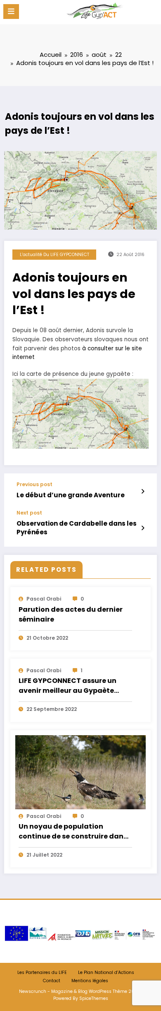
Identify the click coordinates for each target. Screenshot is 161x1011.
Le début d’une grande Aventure (71, 495)
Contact (51, 981)
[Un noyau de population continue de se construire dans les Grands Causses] (80, 771)
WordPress (100, 991)
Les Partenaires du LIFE (42, 972)
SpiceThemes (93, 998)
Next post (29, 513)
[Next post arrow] (142, 528)
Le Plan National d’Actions (106, 972)
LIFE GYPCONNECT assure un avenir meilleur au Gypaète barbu (67, 686)
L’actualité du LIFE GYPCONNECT (54, 255)
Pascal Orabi (43, 598)
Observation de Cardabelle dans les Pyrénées (77, 527)
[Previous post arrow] (142, 491)
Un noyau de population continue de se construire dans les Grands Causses (73, 832)
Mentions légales (89, 981)
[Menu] (11, 11)
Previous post (34, 484)
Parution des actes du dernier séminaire (71, 614)
